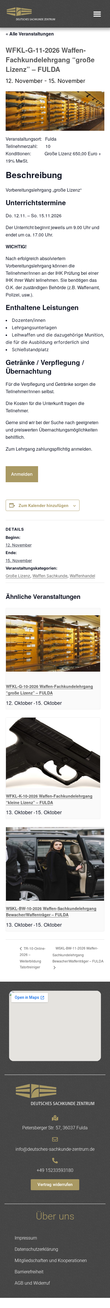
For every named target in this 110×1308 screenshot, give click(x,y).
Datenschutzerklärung (36, 1249)
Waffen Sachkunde (49, 575)
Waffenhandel (82, 575)
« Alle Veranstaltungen (30, 33)
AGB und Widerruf (32, 1283)
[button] (97, 14)
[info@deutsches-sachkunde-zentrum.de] (55, 1139)
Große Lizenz (18, 575)
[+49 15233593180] (55, 1160)
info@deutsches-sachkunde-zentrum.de (55, 1149)
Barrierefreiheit (29, 1271)
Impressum (26, 1238)
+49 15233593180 (55, 1170)
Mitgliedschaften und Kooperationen (51, 1260)
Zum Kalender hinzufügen (44, 505)
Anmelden (22, 474)
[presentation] (53, 643)
